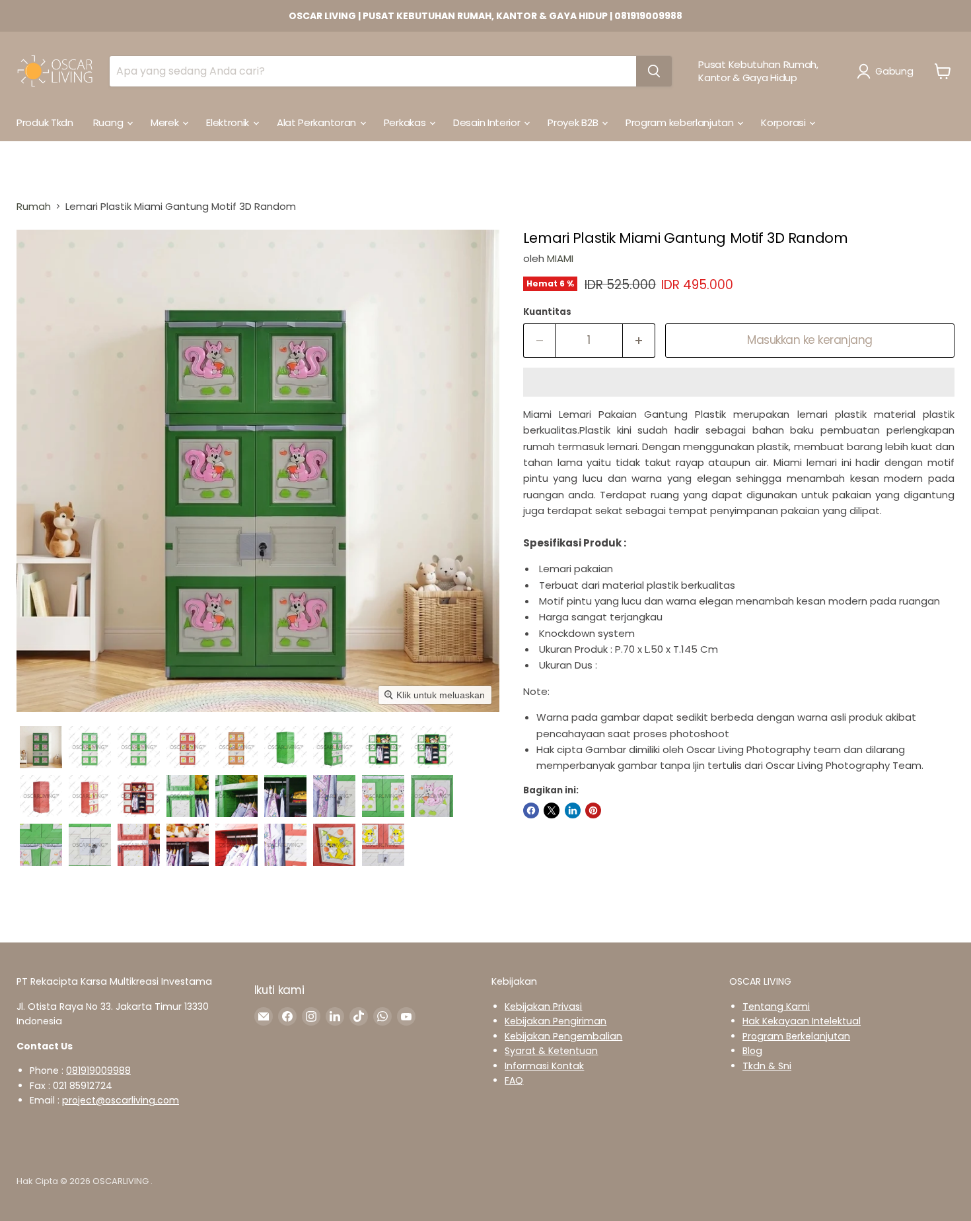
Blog (752, 1050)
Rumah (34, 206)
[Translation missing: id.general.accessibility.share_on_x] (551, 810)
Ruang (109, 122)
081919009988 (98, 1070)
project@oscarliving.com (120, 1100)
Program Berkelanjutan (796, 1036)
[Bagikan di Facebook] (531, 810)
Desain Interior (487, 122)
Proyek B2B (574, 122)
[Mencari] (654, 71)
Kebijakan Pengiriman (555, 1021)
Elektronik (229, 122)
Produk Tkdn (45, 122)
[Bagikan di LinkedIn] (573, 810)
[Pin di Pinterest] (593, 810)
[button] (887, 71)
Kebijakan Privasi (543, 1006)
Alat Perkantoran (318, 122)
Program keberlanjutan (681, 122)
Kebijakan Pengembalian (563, 1036)
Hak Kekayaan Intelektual (801, 1021)
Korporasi (784, 122)
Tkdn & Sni (766, 1065)
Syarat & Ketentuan (551, 1050)
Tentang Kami (776, 1006)
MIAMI (560, 258)
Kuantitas (547, 312)
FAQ (514, 1080)
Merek (166, 122)
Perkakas (406, 122)
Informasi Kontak (544, 1065)
